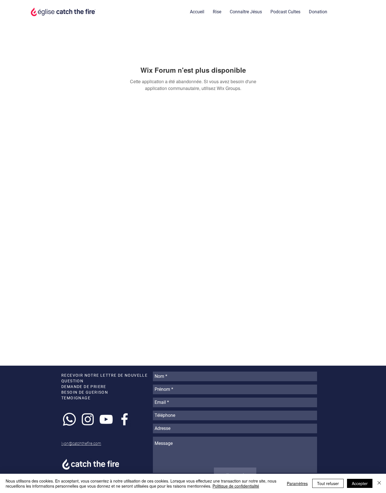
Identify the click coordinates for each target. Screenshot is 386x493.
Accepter (360, 483)
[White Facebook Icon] (124, 419)
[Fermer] (379, 483)
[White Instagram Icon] (88, 419)
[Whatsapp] (69, 419)
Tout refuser (328, 483)
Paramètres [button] (297, 483)
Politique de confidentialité (235, 486)
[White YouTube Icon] (106, 419)
